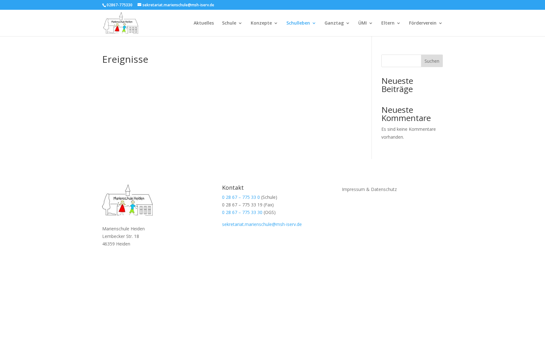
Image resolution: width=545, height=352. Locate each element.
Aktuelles (204, 23)
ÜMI (362, 23)
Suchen (432, 61)
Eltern (388, 23)
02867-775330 (119, 5)
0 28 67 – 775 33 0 (241, 197)
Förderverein (423, 23)
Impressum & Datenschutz (369, 189)
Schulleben (298, 23)
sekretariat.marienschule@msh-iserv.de (262, 224)
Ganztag (334, 23)
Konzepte (261, 23)
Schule (229, 23)
